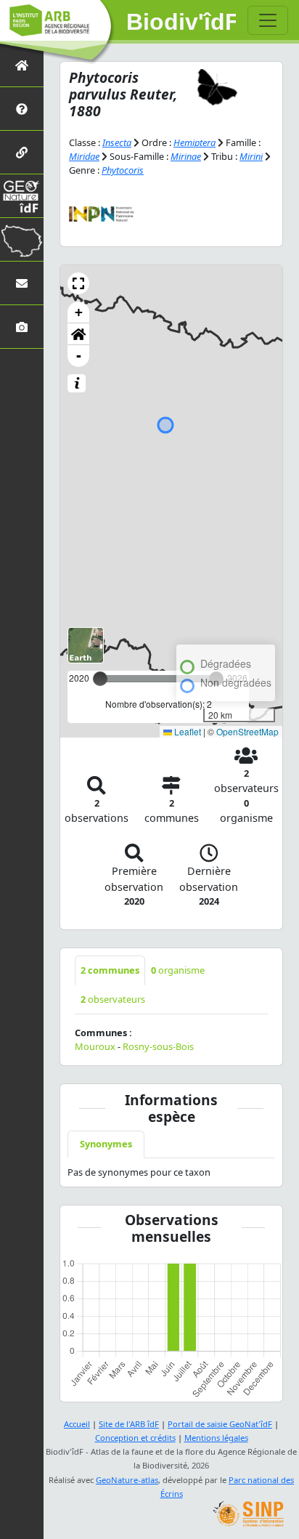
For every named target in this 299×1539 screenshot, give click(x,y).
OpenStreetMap (247, 731)
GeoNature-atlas (127, 1479)
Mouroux (95, 1046)
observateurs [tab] (113, 999)
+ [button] (79, 312)
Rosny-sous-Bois (158, 1046)
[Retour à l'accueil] (22, 65)
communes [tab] (110, 970)
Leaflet (186, 731)
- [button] (79, 355)
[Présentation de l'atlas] (22, 108)
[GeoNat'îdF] (22, 195)
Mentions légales (216, 1437)
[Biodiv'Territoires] (22, 239)
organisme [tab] (178, 970)
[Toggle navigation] (267, 20)
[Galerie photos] (22, 326)
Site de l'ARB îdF (129, 1423)
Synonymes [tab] (106, 1143)
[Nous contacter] (22, 283)
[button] (78, 283)
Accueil (77, 1423)
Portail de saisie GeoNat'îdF (220, 1423)
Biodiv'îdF (181, 22)
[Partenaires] (22, 152)
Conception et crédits (135, 1437)
